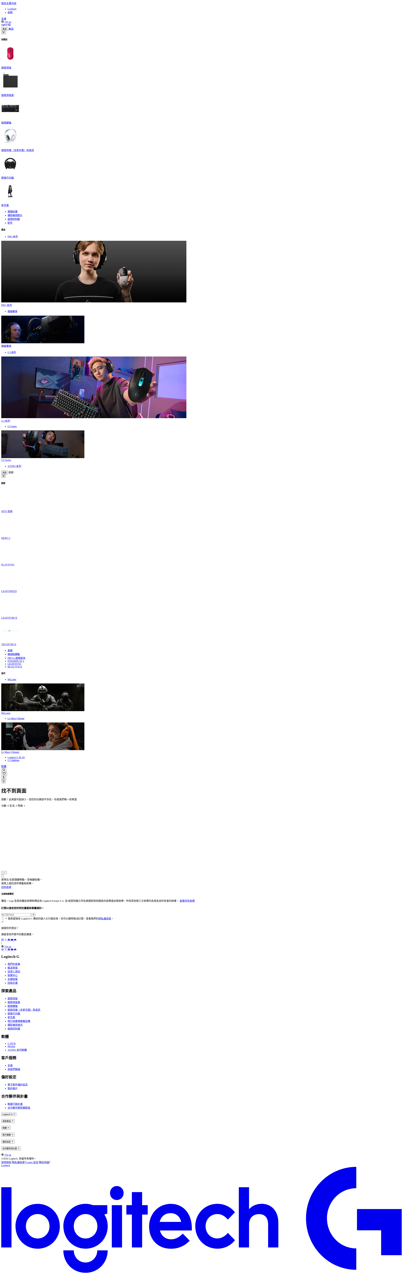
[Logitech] (6, 25)
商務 (10, 12)
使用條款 (6, 1162)
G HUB (12, 1043)
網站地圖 (44, 1162)
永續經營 (13, 979)
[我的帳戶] (3, 778)
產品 (5, 29)
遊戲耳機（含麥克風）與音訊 (24, 1010)
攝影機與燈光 (15, 1025)
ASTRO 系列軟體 (17, 1050)
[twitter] (6, 940)
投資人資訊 (14, 971)
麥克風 (11, 1017)
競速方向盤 (14, 1013)
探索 (5, 472)
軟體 (3, 766)
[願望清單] (4, 774)
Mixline (11, 1046)
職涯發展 (13, 968)
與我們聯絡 (14, 1069)
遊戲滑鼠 (13, 998)
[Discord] (15, 940)
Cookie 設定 (32, 1162)
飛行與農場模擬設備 (19, 1021)
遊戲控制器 (14, 1028)
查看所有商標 (187, 901)
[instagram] (2, 940)
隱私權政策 (105, 918)
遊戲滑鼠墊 (14, 1002)
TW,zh (7, 22)
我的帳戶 (13, 1088)
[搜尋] (3, 770)
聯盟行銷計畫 (15, 1104)
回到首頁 (6, 887)
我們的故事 (14, 964)
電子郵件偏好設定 (18, 1084)
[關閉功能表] (3, 32)
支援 (3, 18)
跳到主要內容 (8, 3)
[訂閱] (33, 915)
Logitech (12, 9)
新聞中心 (13, 975)
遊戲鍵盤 (13, 1006)
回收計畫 (13, 983)
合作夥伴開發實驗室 (19, 1107)
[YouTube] (12, 940)
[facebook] (9, 940)
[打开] (3, 781)
